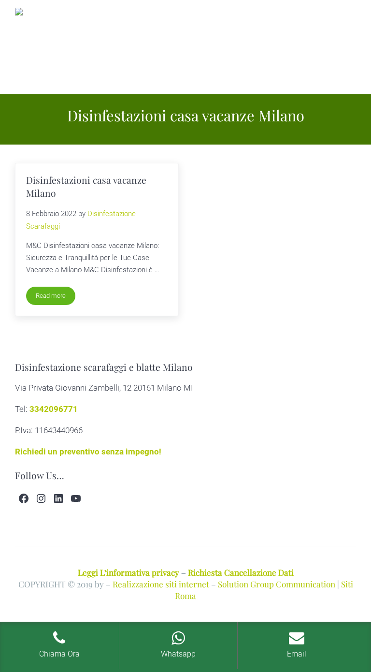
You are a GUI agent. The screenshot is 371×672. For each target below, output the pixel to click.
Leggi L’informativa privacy (128, 572)
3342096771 (53, 409)
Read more (55, 297)
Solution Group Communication (276, 583)
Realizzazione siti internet (161, 583)
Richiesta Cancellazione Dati (241, 572)
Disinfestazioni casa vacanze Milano (86, 186)
